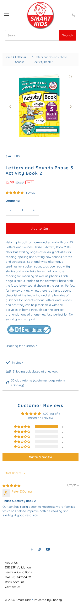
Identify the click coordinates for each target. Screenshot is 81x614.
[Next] (70, 106)
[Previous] (10, 106)
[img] (11, 486)
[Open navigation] (6, 15)
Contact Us (12, 587)
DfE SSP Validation (18, 567)
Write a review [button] (40, 457)
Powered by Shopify (48, 600)
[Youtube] (48, 549)
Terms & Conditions (18, 572)
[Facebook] (32, 549)
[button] (15, 192)
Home (8, 57)
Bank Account (14, 582)
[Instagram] (39, 549)
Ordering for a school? (21, 346)
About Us (11, 562)
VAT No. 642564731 (18, 577)
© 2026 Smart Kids (18, 600)
